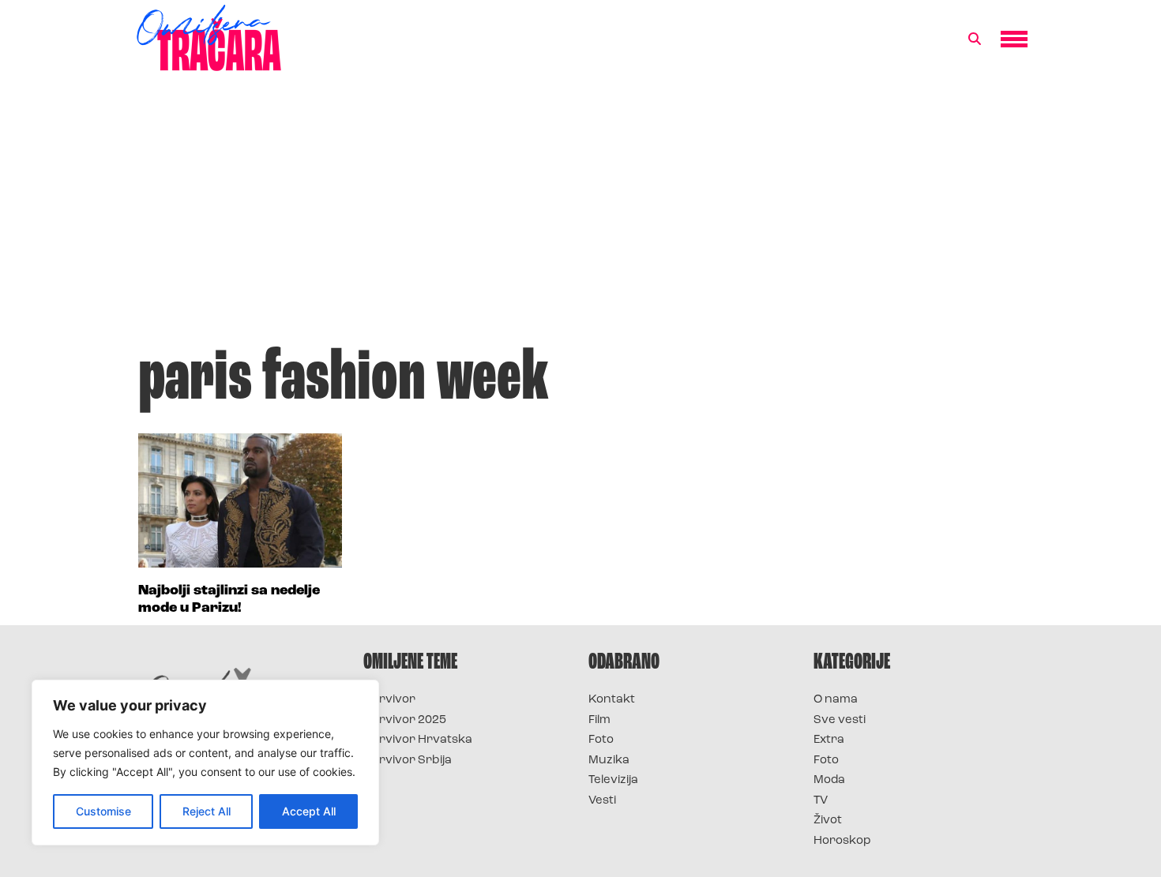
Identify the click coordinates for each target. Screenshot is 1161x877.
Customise (103, 811)
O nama (835, 700)
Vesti (602, 801)
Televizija (613, 780)
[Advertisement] (580, 216)
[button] (975, 39)
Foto (601, 740)
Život (827, 820)
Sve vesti (839, 720)
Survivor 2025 (404, 720)
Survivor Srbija (407, 760)
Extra (828, 740)
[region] (205, 762)
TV (820, 801)
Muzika (608, 760)
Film (599, 720)
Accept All (309, 811)
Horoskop (842, 841)
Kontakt (611, 700)
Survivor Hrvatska (417, 740)
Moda (829, 780)
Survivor (389, 700)
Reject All (206, 811)
